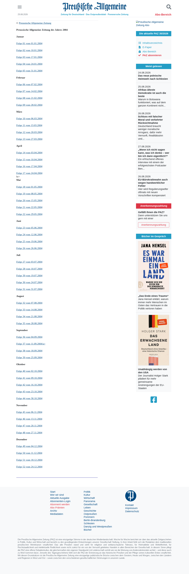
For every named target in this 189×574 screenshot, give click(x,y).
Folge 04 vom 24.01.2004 (29, 64)
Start (52, 491)
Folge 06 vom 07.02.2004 (29, 84)
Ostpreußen (90, 514)
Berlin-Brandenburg (94, 520)
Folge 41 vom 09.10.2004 (29, 378)
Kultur (87, 494)
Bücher (88, 529)
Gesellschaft (90, 504)
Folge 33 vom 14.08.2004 (29, 309)
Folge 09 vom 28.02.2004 (29, 105)
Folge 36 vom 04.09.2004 (29, 337)
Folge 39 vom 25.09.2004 (29, 357)
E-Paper (146, 47)
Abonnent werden (60, 504)
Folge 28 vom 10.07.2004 (29, 268)
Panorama (89, 501)
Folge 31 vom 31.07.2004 (29, 289)
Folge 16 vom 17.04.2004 (29, 166)
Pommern (89, 517)
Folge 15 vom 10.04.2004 (29, 159)
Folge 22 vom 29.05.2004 (29, 214)
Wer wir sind (57, 494)
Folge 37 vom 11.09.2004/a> (30, 343)
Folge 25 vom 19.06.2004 (29, 241)
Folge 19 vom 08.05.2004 (29, 193)
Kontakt (129, 505)
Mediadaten (56, 514)
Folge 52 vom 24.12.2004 (29, 466)
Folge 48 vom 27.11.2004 (29, 432)
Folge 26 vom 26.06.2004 (29, 248)
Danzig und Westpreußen (98, 526)
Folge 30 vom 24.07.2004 (29, 282)
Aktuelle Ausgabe (59, 498)
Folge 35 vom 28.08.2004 (29, 323)
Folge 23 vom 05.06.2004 (29, 227)
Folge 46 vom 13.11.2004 (29, 419)
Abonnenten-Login (60, 501)
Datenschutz (132, 511)
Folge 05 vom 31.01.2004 (29, 70)
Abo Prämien (57, 507)
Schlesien (89, 523)
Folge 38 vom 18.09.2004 (29, 350)
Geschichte (90, 510)
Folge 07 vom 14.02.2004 (29, 91)
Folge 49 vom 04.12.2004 (29, 446)
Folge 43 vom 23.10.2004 (29, 391)
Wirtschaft (89, 498)
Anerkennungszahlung (153, 224)
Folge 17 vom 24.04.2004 (29, 173)
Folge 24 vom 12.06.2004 (29, 234)
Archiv (53, 510)
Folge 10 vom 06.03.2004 (29, 118)
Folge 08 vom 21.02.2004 (29, 98)
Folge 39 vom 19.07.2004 (29, 275)
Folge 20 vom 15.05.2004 (29, 200)
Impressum (131, 508)
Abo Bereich (148, 51)
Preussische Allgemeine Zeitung (35, 23)
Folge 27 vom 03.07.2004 (29, 261)
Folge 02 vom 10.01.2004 (29, 50)
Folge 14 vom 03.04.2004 (29, 152)
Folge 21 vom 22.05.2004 (29, 207)
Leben (87, 507)
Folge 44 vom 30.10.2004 (29, 398)
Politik (87, 491)
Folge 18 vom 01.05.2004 (29, 186)
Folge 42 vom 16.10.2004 (29, 384)
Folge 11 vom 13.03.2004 (29, 125)
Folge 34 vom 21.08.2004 (29, 316)
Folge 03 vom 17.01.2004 (29, 57)
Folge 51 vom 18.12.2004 (29, 460)
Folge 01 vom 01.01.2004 (29, 43)
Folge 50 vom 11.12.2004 (29, 453)
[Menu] (20, 7)
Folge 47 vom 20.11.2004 (29, 425)
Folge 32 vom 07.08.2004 (29, 302)
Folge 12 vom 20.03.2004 (29, 132)
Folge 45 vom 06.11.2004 (29, 412)
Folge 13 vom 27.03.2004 (29, 139)
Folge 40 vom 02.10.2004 (29, 371)
